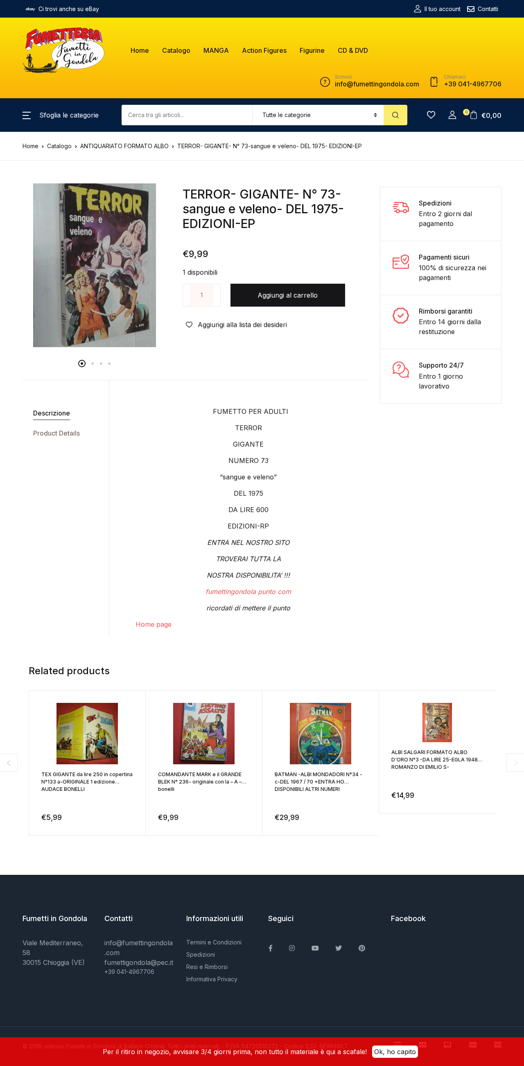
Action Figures (264, 50)
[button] (61, 115)
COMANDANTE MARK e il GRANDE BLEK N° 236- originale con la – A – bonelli (200, 781)
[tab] (63, 413)
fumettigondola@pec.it (138, 962)
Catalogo (176, 50)
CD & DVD (353, 50)
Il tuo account (443, 8)
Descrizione (51, 413)
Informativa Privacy (211, 979)
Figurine (312, 50)
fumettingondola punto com (248, 591)
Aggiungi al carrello (287, 295)
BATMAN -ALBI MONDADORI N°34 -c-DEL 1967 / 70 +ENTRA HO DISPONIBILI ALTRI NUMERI (318, 781)
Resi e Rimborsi (207, 966)
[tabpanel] (94, 265)
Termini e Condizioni (214, 942)
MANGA (216, 50)
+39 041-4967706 (129, 971)
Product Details (56, 433)
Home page (154, 624)
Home (140, 50)
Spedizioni (200, 954)
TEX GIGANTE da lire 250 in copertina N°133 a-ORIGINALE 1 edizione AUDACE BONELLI (87, 781)
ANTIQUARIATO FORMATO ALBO (124, 145)
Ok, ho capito (395, 1052)
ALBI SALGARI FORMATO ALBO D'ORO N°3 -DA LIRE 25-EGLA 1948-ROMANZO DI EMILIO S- (435, 759)
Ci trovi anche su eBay (68, 8)
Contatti (488, 8)
